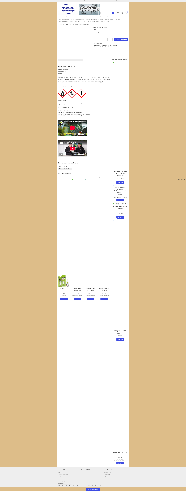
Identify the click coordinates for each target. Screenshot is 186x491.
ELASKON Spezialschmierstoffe (94, 17)
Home (60, 17)
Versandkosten (102, 32)
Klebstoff (101, 47)
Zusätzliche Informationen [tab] (75, 60)
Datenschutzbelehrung (63, 474)
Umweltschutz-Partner (68, 17)
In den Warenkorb (121, 39)
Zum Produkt (64, 299)
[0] (126, 14)
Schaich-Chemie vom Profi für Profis (112, 19)
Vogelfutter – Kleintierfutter (75, 21)
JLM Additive (106, 17)
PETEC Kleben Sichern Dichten (77, 19)
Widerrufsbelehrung (62, 478)
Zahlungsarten (61, 483)
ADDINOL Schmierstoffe (80, 17)
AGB (59, 472)
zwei (121, 47)
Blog (84, 21)
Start (59, 24)
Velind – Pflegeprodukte (64, 19)
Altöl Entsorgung (107, 474)
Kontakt (103, 21)
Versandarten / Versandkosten (64, 481)
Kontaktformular (107, 472)
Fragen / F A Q (107, 476)
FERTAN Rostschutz (122, 17)
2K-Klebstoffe (77, 24)
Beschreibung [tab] (62, 60)
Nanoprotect (113, 17)
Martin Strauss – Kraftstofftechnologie (94, 19)
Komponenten (117, 47)
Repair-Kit (111, 47)
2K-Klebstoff (106, 47)
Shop (108, 21)
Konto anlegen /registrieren (93, 21)
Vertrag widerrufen (62, 476)
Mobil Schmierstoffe (63, 21)
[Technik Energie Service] (68, 9)
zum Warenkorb (120, 12)
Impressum (60, 479)
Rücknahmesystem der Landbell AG (88, 472)
